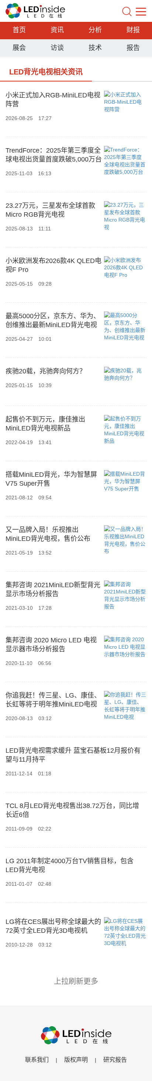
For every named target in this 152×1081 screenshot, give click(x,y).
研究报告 (115, 1060)
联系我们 (37, 1060)
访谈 (57, 47)
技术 (95, 47)
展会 (19, 47)
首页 (19, 30)
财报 (133, 30)
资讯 (57, 30)
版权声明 (76, 1060)
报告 (133, 47)
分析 (95, 30)
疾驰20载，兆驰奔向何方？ (46, 371)
